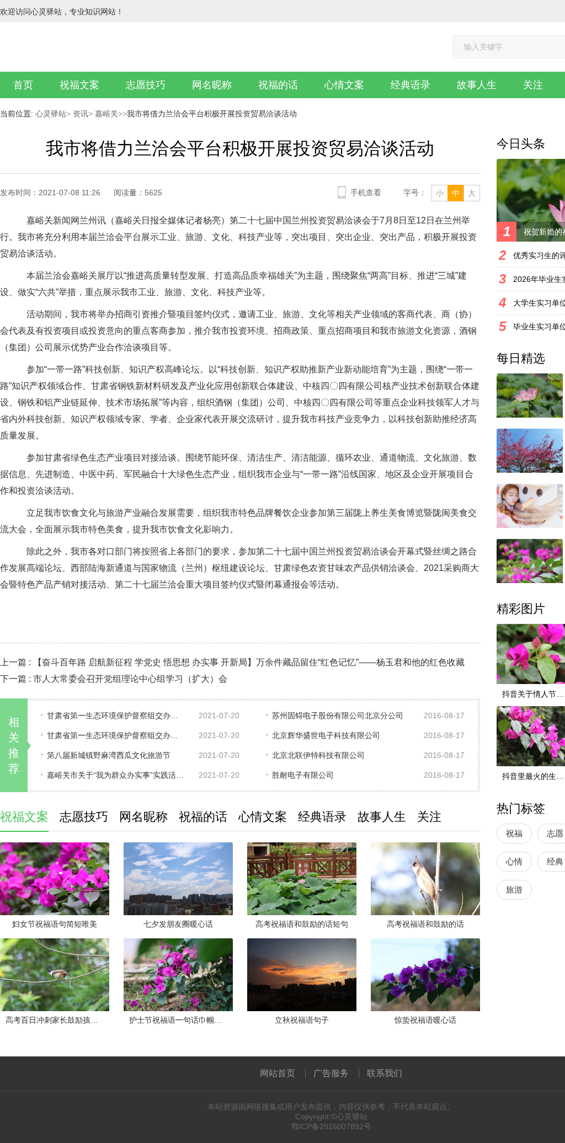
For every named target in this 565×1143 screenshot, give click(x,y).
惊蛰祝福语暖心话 (425, 1020)
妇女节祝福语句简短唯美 (54, 924)
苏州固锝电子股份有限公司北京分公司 (337, 715)
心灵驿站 (50, 113)
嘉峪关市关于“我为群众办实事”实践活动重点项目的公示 (116, 775)
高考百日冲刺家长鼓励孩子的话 (57, 1020)
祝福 (514, 833)
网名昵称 (212, 84)
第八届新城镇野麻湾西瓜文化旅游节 (108, 755)
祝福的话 (278, 84)
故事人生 (477, 84)
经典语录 (410, 84)
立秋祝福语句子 (302, 1020)
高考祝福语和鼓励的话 (425, 924)
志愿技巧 (146, 84)
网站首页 (277, 1073)
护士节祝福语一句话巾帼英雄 (179, 1020)
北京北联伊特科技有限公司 (318, 755)
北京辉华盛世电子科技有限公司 (326, 735)
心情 (514, 861)
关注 (533, 84)
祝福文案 (79, 84)
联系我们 (384, 1073)
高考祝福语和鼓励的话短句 (301, 924)
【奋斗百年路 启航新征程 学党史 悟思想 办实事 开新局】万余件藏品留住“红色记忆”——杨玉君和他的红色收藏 (249, 662)
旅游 (514, 889)
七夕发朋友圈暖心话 (178, 924)
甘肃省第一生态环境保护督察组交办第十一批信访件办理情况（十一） (116, 715)
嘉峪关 (105, 113)
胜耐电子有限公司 (303, 775)
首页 (23, 84)
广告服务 (331, 1073)
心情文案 (344, 84)
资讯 (79, 113)
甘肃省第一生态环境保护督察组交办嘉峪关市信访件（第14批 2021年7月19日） (116, 735)
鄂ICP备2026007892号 (331, 1126)
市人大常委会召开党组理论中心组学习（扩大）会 (130, 678)
